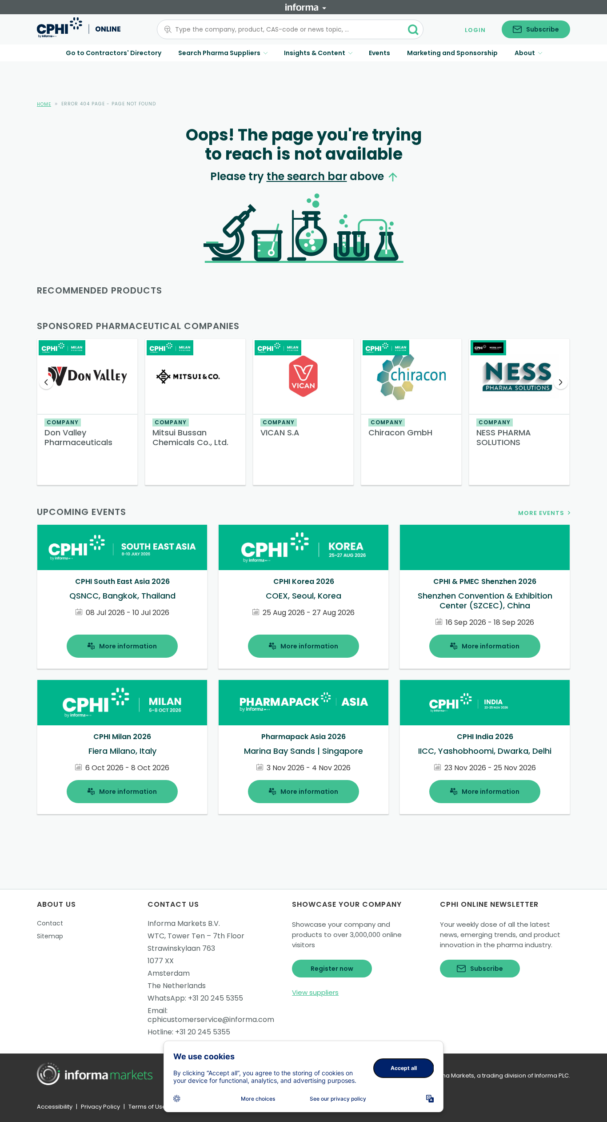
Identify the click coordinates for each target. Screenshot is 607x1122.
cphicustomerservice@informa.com (211, 1019)
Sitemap (50, 936)
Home (44, 104)
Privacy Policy (100, 1106)
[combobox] (285, 29)
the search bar (307, 176)
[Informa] (305, 7)
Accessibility (54, 1106)
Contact (50, 923)
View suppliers (315, 992)
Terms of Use (147, 1106)
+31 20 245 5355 (215, 998)
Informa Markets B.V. (184, 923)
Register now (332, 968)
